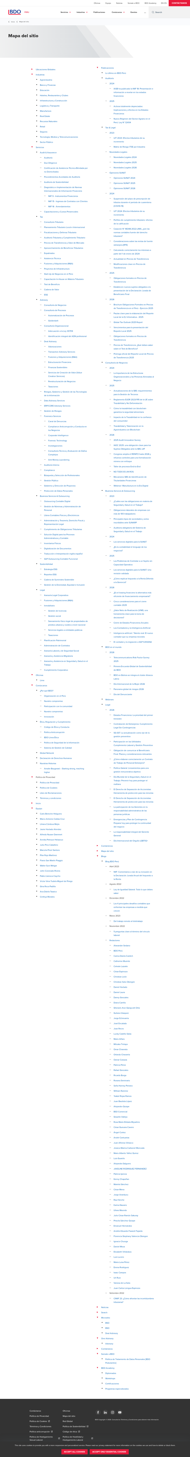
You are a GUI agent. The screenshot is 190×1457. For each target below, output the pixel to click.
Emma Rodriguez (121, 1267)
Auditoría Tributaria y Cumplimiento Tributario (64, 237)
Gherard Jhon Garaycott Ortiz (127, 1007)
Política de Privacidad (49, 782)
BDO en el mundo (113, 647)
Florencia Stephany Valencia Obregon (131, 1236)
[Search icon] (153, 12)
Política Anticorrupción (54, 732)
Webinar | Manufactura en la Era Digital (131, 485)
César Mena (119, 1189)
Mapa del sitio (107, 851)
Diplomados (110, 1373)
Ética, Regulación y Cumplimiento (55, 721)
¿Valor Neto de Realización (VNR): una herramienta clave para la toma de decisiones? (131, 614)
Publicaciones (99, 12)
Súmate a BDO (133, 3)
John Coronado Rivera (50, 870)
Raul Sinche (119, 1199)
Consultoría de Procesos (55, 310)
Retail (42, 126)
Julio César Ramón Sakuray (126, 1215)
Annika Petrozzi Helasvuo (51, 839)
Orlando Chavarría (122, 1054)
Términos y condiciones (50, 798)
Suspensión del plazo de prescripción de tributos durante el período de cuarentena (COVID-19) (132, 202)
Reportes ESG (50, 574)
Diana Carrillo (120, 1002)
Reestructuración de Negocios (61, 381)
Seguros (43, 131)
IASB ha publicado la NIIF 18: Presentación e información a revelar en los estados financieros (133, 92)
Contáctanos (107, 1348)
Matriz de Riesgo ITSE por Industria (129, 146)
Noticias (119, 3)
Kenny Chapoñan (121, 1179)
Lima (42, 680)
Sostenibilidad (46, 564)
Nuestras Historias (48, 763)
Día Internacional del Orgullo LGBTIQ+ (131, 840)
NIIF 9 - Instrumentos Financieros (63, 196)
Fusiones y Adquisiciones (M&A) (58, 263)
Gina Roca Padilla (48, 886)
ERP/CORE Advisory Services (57, 405)
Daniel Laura (119, 992)
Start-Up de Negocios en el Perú (58, 273)
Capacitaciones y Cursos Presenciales (61, 211)
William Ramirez (121, 1090)
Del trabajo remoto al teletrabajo (128, 921)
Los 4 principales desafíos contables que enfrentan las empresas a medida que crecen (132, 907)
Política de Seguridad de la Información (61, 742)
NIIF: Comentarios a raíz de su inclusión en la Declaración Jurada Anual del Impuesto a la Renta (133, 875)
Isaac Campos (120, 1272)
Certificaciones (112, 1383)
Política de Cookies (48, 787)
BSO (107, 1322)
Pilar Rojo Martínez (48, 855)
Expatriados (49, 253)
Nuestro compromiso (53, 701)
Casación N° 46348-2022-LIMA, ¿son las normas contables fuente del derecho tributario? (132, 232)
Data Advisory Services (54, 400)
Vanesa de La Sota (122, 1282)
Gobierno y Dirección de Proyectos (59, 485)
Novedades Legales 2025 (125, 162)
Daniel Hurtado (120, 987)
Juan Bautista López (123, 1101)
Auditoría (48, 157)
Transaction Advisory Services (61, 351)
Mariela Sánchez (121, 1184)
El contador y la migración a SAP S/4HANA (133, 641)
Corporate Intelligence (58, 435)
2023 (111, 132)
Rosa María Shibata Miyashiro (127, 1122)
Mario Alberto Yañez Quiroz (126, 1153)
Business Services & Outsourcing (55, 496)
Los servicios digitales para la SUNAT (130, 541)
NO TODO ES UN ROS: (124, 471)
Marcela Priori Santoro (50, 850)
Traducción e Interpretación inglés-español (63, 553)
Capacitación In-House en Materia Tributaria (63, 279)
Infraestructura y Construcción (53, 100)
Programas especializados (117, 1388)
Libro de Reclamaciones (51, 792)
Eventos (134, 12)
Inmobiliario (49, 605)
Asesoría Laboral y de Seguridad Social (61, 650)
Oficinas (97, 3)
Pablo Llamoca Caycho (50, 876)
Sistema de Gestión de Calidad (58, 747)
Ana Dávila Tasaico (48, 891)
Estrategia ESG (50, 569)
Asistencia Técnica (52, 258)
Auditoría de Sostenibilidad (56, 182)
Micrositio (105, 1317)
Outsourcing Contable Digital (57, 501)
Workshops (110, 1378)
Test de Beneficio (52, 284)
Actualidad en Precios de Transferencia (131, 258)
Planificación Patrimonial (55, 640)
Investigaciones (55, 445)
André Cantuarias (121, 1137)
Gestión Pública (51, 480)
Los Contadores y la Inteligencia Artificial (132, 627)
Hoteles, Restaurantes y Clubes (54, 95)
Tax (41, 216)
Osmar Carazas (120, 1059)
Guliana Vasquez (121, 1013)
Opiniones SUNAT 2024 (124, 177)
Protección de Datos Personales (58, 490)
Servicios (64, 12)
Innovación (49, 716)
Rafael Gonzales (121, 1070)
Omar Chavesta (120, 1049)
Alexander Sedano (122, 945)
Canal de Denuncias (57, 421)
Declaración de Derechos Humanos (56, 758)
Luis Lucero (119, 1256)
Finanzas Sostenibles (57, 367)
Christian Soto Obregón (124, 981)
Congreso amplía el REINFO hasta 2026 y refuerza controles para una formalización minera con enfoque (132, 458)
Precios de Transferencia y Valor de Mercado (64, 242)
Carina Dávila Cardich (123, 955)
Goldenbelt (53, 320)
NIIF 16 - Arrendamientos (59, 206)
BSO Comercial (120, 1111)
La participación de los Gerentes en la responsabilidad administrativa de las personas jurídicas (130, 811)
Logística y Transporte (50, 105)
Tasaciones (53, 386)
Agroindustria (46, 79)
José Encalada (120, 1023)
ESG (46, 294)
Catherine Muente (122, 961)
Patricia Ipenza (120, 1173)
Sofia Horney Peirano (123, 1085)
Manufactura (45, 111)
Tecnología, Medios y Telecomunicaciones (59, 136)
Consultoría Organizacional (56, 325)
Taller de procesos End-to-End (127, 466)
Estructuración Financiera (59, 362)
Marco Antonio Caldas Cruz (52, 818)
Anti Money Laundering (58, 459)
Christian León (120, 976)
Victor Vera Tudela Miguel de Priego (56, 881)
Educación (44, 90)
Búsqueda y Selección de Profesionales (62, 475)
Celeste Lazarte (121, 966)
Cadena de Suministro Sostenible (59, 579)
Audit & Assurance (48, 152)
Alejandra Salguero (122, 1163)
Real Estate (45, 116)
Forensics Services (52, 416)
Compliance (49, 470)
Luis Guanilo (119, 1158)
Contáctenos (107, 845)
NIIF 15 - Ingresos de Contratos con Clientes (68, 201)
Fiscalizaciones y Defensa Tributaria (60, 232)
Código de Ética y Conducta (56, 727)
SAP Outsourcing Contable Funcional (61, 558)
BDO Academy (150, 3)
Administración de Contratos (57, 645)
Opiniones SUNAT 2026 (124, 188)
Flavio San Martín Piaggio (51, 860)
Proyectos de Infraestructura (56, 268)
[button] (179, 3)
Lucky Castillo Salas (122, 1033)
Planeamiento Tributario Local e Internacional (64, 227)
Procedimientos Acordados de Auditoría (62, 176)
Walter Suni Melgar (48, 865)
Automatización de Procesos (61, 315)
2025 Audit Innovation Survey (127, 440)
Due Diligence (50, 162)
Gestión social (54, 616)
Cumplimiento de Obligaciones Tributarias (63, 529)
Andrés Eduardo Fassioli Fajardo (128, 1231)
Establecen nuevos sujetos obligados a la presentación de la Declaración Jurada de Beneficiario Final (132, 290)
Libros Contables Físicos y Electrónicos (61, 515)
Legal (42, 590)
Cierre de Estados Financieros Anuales (131, 622)
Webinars (109, 699)
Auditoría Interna (51, 464)
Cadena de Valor (51, 289)
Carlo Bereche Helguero (51, 813)
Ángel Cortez (120, 1132)
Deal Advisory (50, 341)
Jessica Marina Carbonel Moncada (129, 1148)
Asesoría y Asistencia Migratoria (58, 655)
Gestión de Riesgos (53, 411)
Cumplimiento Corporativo (56, 669)
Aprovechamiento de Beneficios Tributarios (63, 248)
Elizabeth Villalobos (122, 1251)
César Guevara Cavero (124, 1127)
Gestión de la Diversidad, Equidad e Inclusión (64, 584)
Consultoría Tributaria (53, 222)
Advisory (44, 299)
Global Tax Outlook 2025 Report (128, 322)
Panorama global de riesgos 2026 (129, 689)
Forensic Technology (57, 440)
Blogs (103, 856)
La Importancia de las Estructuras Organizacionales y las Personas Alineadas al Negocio (134, 377)
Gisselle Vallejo (120, 1116)
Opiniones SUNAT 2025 (124, 183)
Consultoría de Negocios (55, 305)
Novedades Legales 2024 (125, 157)
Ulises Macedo (120, 1210)
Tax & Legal (110, 127)
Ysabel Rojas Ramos (122, 1096)
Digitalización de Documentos (57, 548)
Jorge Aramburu (121, 1194)
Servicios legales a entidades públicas (65, 630)
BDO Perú (118, 950)
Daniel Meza (119, 1246)
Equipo (108, 3)
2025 (111, 101)
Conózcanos (117, 12)
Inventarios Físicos (52, 543)
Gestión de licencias (57, 610)
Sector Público (46, 142)
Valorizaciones (54, 346)
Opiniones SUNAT (117, 172)
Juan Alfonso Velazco (123, 1142)
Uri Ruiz (117, 1277)
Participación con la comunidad (58, 706)
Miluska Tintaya (121, 1044)
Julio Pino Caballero (49, 844)
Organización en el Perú (55, 695)
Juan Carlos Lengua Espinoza (127, 1288)
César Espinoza (120, 971)
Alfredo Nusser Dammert (51, 834)
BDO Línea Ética (51, 737)
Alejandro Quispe (121, 1106)
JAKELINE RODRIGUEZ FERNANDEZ (130, 1168)
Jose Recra (119, 1028)
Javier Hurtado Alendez (50, 829)
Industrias (81, 12)
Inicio (38, 803)
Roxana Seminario (122, 1080)
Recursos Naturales (48, 121)
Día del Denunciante (123, 694)
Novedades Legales (118, 152)
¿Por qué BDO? (46, 690)
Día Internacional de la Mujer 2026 (129, 684)
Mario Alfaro (119, 1039)
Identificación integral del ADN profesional (67, 336)
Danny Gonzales (121, 997)
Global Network (47, 753)
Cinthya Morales (47, 896)
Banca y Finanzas (48, 85)
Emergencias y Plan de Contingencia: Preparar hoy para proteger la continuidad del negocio (132, 823)
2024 (111, 83)
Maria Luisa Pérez (121, 1262)
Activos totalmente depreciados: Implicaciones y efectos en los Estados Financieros (131, 110)
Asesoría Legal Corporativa (56, 595)
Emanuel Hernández (123, 1225)
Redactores (114, 940)
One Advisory (107, 1338)
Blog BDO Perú (112, 861)
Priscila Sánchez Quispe (124, 1220)
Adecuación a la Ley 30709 (60, 331)
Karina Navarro (120, 1205)
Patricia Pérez (120, 1064)
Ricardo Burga (120, 1075)
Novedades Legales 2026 (125, 167)
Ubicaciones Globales (45, 69)
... (145, 12)
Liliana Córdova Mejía (49, 824)
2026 (111, 299)
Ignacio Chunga (121, 1241)
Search (104, 1312)
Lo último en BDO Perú (115, 73)
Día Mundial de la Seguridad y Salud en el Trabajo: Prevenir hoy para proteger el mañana (132, 780)
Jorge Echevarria (121, 1018)
